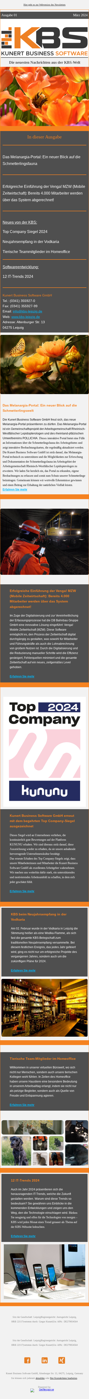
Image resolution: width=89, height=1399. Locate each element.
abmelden (40, 1378)
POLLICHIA (30, 438)
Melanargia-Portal (14, 424)
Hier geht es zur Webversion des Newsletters (44, 4)
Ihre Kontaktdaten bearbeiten (63, 1378)
